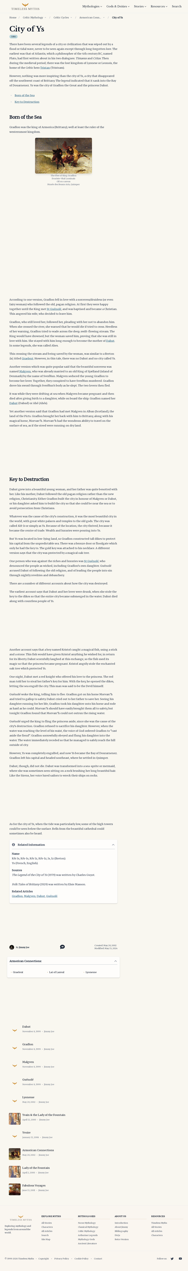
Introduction (121, 1223)
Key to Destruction (27, 102)
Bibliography (121, 1231)
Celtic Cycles (61, 17)
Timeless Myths (159, 1223)
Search (177, 6)
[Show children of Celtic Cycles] (71, 17)
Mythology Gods (86, 1239)
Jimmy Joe (24, 947)
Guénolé (51, 896)
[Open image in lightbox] (63, 156)
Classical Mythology (88, 1227)
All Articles (46, 1231)
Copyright (43, 1258)
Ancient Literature (87, 1243)
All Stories (46, 1223)
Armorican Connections (90, 17)
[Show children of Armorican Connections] (104, 17)
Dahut (110, 340)
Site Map (45, 1239)
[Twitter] (172, 1259)
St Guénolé (54, 309)
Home (12, 17)
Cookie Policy (81, 1258)
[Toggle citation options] (62, 946)
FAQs (117, 1235)
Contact (98, 1258)
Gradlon (17, 896)
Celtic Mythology (33, 17)
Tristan (45, 67)
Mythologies (90, 6)
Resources (158, 6)
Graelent (27, 358)
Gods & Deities (116, 6)
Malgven (25, 371)
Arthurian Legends (88, 1235)
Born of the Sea (25, 95)
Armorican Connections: (26, 961)
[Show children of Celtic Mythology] (45, 17)
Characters (47, 1227)
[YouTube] (180, 1259)
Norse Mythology (87, 1223)
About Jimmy (121, 1227)
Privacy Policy (61, 1258)
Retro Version (122, 1239)
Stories (139, 6)
